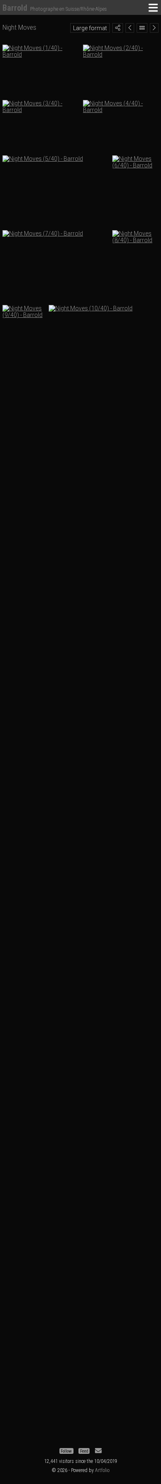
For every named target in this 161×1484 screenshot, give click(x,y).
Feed (84, 1450)
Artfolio (102, 1470)
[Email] (98, 1451)
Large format (90, 28)
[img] (117, 28)
